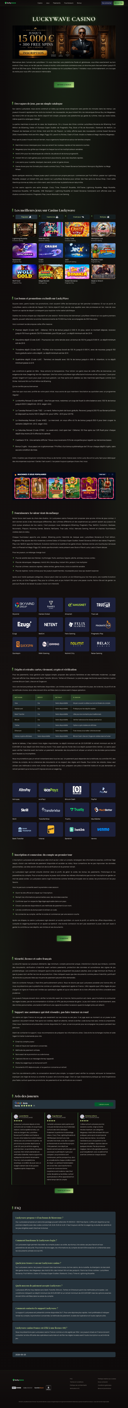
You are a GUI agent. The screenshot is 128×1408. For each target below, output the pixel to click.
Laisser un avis (104, 1104)
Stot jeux (103, 217)
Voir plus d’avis (64, 1191)
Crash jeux (77, 217)
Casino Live (51, 217)
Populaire (24, 217)
